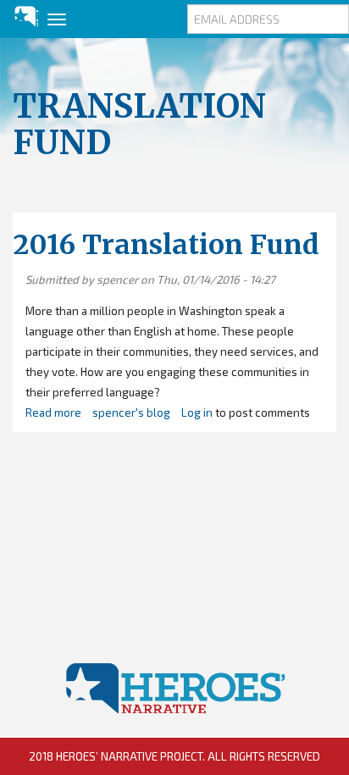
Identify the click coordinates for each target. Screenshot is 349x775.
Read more (53, 412)
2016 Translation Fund (166, 245)
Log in (197, 412)
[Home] (19, 16)
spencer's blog (131, 412)
